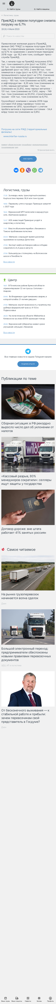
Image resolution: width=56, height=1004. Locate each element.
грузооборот (27, 145)
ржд (16, 147)
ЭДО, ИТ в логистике (11, 665)
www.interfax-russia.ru (15, 136)
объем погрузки (14, 145)
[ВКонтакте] (16, 170)
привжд (4, 145)
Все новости (9, 262)
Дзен (3, 603)
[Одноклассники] (22, 170)
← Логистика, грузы (10, 15)
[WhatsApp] (34, 170)
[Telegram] (40, 170)
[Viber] (28, 170)
